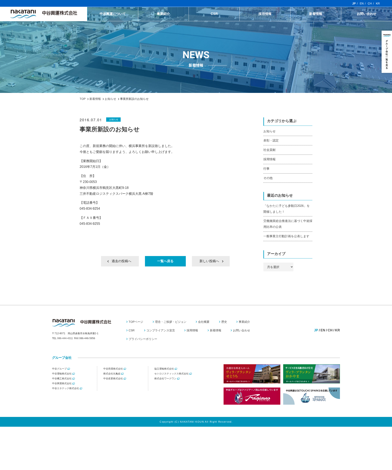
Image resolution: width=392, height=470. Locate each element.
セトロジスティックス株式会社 (171, 373)
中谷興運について (113, 14)
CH (370, 3)
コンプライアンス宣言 (214, 22)
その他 (268, 178)
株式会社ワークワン (165, 378)
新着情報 (315, 14)
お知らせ (113, 119)
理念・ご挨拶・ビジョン (170, 321)
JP (354, 3)
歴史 (112, 22)
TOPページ (136, 321)
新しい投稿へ (209, 261)
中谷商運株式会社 (113, 368)
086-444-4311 (65, 338)
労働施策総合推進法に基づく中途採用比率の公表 (287, 223)
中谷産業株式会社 (113, 378)
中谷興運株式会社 (62, 383)
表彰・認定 (271, 140)
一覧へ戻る (165, 261)
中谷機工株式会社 (62, 378)
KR (378, 3)
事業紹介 (163, 14)
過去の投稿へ (121, 261)
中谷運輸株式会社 (62, 373)
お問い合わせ (366, 14)
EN (362, 3)
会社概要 (203, 321)
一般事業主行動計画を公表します (286, 236)
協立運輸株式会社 (164, 368)
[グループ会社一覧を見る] (387, 52)
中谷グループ (59, 368)
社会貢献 (269, 149)
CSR (214, 14)
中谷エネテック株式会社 (65, 388)
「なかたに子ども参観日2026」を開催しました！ (286, 208)
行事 (266, 168)
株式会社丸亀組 (111, 373)
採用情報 (265, 14)
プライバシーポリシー (143, 339)
